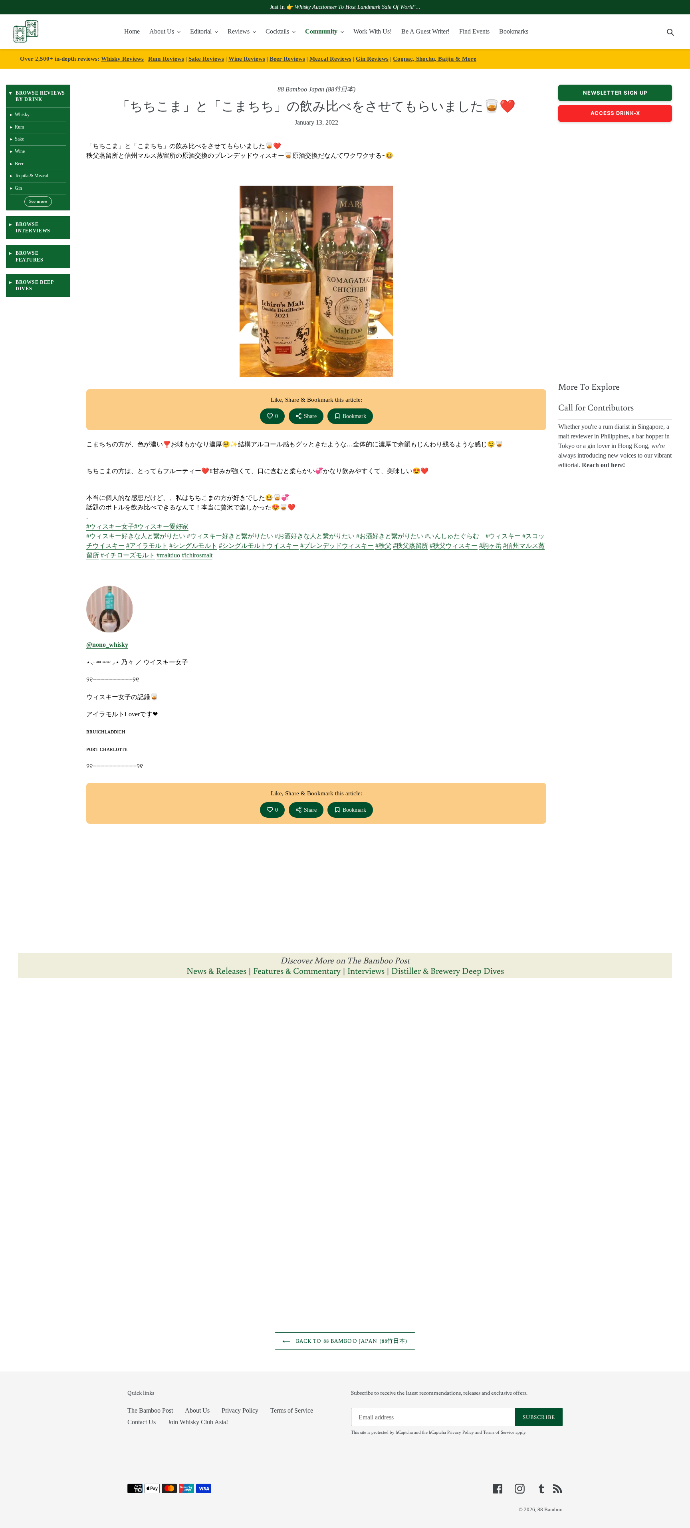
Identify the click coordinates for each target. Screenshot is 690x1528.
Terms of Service (291, 1410)
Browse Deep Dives (35, 285)
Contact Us (141, 1422)
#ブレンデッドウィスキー (337, 545)
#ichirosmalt (197, 555)
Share (310, 416)
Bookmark (354, 416)
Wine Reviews (246, 58)
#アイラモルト (147, 545)
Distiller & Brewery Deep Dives (447, 970)
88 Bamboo (550, 1509)
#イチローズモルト (128, 555)
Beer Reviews (287, 58)
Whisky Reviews (122, 58)
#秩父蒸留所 (410, 545)
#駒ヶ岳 (490, 545)
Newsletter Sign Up (615, 92)
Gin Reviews (372, 58)
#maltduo (168, 555)
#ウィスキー (503, 536)
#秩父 (383, 545)
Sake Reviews (206, 58)
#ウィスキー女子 (110, 526)
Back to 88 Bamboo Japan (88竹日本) (351, 1340)
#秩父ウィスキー (454, 545)
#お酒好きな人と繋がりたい (315, 536)
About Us (197, 1410)
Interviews (366, 970)
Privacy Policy (240, 1410)
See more (38, 201)
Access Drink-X (615, 113)
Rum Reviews (166, 58)
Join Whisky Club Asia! (198, 1422)
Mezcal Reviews (330, 58)
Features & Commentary (297, 970)
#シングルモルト (193, 545)
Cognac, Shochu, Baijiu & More (434, 58)
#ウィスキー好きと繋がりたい (230, 536)
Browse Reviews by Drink (40, 96)
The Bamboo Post (150, 1410)
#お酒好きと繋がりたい (389, 536)
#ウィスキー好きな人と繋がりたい (135, 536)
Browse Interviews (33, 228)
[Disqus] (345, 1085)
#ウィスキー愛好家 (161, 526)
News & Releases (217, 970)
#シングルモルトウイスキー (259, 545)
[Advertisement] (615, 249)
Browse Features (30, 256)
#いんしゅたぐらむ (452, 536)
